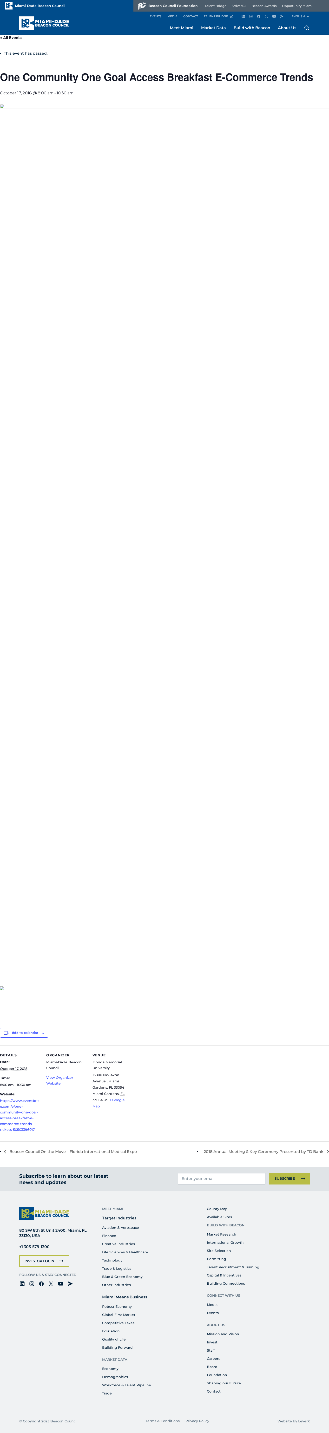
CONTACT (190, 16)
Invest (212, 1342)
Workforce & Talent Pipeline (126, 1385)
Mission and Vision (223, 1334)
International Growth (225, 1242)
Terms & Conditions (163, 1421)
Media (212, 1304)
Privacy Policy (197, 1421)
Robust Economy (117, 1306)
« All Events (11, 37)
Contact (214, 1391)
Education (111, 1331)
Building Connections (226, 1283)
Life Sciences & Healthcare (125, 1252)
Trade (107, 1393)
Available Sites (219, 1217)
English (298, 16)
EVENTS (156, 16)
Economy (110, 1369)
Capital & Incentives (224, 1275)
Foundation (217, 1375)
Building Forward (117, 1347)
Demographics (115, 1377)
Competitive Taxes (118, 1323)
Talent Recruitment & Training (233, 1267)
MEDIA (172, 16)
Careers (213, 1358)
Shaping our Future (224, 1383)
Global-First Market (118, 1315)
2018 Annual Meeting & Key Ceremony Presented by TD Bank (264, 1151)
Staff (211, 1350)
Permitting (216, 1259)
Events (213, 1313)
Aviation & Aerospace (120, 1227)
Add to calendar (25, 1032)
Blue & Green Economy (122, 1277)
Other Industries (116, 1285)
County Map (217, 1209)
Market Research (221, 1234)
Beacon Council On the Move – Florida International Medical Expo (72, 1151)
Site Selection (219, 1251)
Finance (109, 1236)
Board (212, 1367)
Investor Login (39, 1261)
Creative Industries (118, 1244)
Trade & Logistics (116, 1268)
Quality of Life (114, 1339)
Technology (112, 1260)
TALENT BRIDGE (216, 16)
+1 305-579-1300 (34, 1246)
